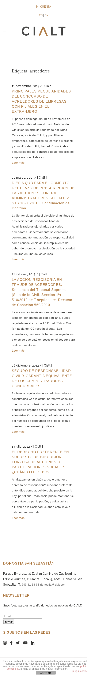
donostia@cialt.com (53, 584)
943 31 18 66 (30, 584)
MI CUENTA (43, 6)
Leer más (18, 162)
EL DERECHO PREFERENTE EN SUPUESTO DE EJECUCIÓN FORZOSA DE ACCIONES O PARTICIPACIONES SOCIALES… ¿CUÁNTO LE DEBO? (40, 462)
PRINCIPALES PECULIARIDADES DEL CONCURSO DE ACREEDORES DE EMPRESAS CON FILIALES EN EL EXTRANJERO (41, 101)
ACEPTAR (45, 673)
